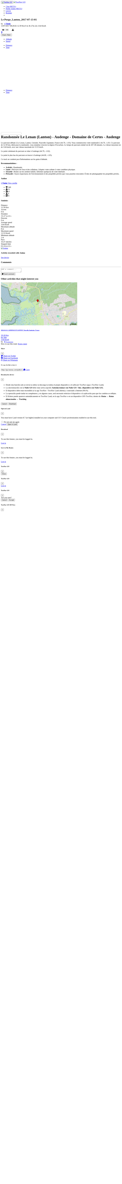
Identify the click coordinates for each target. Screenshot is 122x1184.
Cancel (4, 404)
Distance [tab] (9, 45)
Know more (22, 344)
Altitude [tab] (9, 39)
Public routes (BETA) (14, 9)
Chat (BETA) (11, 6)
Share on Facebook (10, 358)
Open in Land (12, 424)
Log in (8, 11)
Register (9, 13)
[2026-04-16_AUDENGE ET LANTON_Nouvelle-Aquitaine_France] (39, 325)
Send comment (8, 274)
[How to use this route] (1, 33)
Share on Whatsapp (10, 360)
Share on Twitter (9, 356)
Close (4, 474)
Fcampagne (9, 342)
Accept (11, 500)
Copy (27, 370)
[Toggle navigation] (7, 2)
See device (5, 258)
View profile (12, 183)
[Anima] (4, 248)
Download (12, 404)
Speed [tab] (8, 41)
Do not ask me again (11, 422)
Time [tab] (8, 47)
